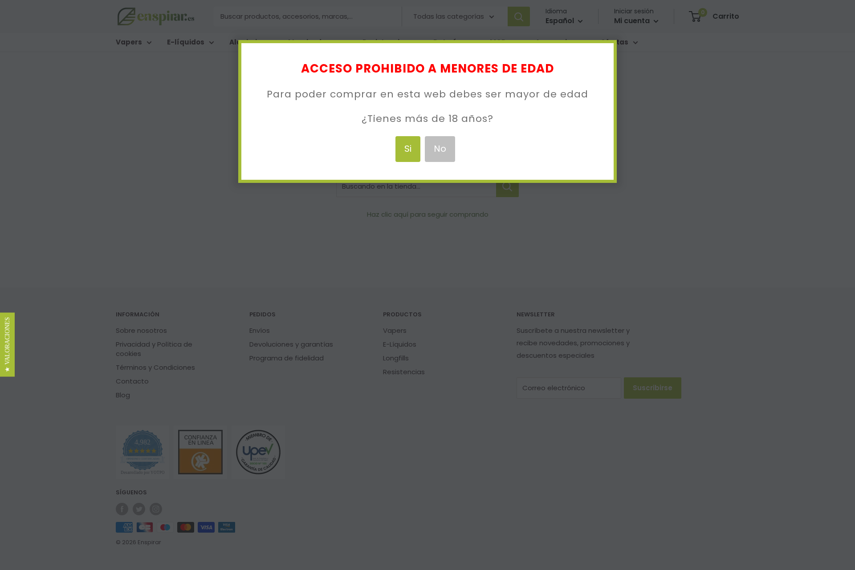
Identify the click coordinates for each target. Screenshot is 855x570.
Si (407, 148)
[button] (7, 345)
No (440, 148)
